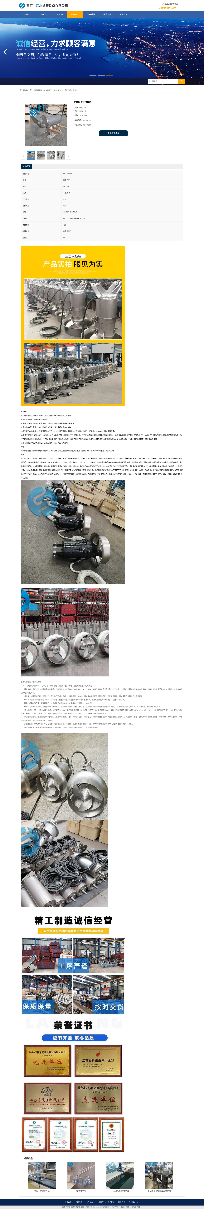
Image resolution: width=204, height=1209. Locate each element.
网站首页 (38, 90)
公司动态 (59, 14)
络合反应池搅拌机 (42, 1191)
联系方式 (107, 14)
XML (108, 1207)
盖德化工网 (124, 1207)
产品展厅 (75, 14)
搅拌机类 (57, 90)
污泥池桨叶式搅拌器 (120, 1191)
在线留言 (123, 14)
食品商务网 (135, 1207)
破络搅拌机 (81, 1191)
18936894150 (167, 7)
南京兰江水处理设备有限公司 (73, 1207)
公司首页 (27, 14)
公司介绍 (43, 14)
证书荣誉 (91, 14)
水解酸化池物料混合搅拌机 (159, 1191)
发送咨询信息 (113, 133)
